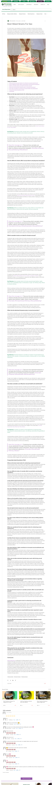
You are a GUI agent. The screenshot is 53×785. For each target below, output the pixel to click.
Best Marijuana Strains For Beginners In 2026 (9, 702)
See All (49, 689)
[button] (14, 5)
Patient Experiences (31, 13)
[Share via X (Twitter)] (10, 680)
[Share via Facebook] (7, 680)
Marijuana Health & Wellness (12, 13)
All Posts (3, 13)
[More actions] (45, 21)
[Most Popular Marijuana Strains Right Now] (43, 695)
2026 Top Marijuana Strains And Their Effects (26, 702)
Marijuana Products (22, 13)
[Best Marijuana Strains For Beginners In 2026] (9, 695)
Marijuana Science (24, 676)
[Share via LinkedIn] (12, 680)
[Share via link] (15, 680)
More (45, 13)
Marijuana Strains (39, 13)
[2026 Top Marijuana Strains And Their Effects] (26, 695)
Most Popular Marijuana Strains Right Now (42, 702)
